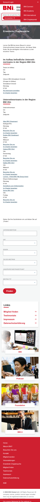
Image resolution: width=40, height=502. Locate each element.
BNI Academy (29, 11)
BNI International (30, 15)
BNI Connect (28, 6)
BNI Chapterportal (30, 19)
